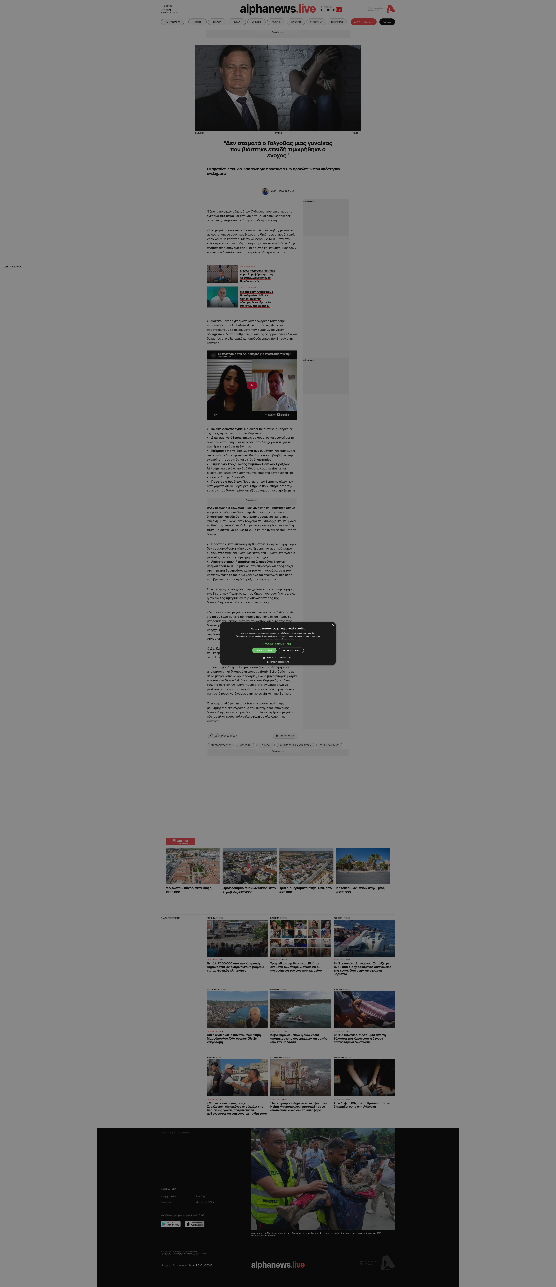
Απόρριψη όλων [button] (291, 650)
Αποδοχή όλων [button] (264, 650)
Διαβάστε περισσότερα (291, 639)
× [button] (333, 625)
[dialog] (278, 643)
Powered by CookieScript (278, 662)
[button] (278, 643)
